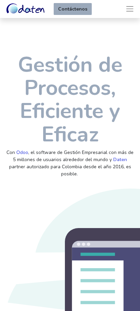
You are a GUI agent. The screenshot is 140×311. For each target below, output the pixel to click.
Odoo (22, 152)
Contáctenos (72, 9)
